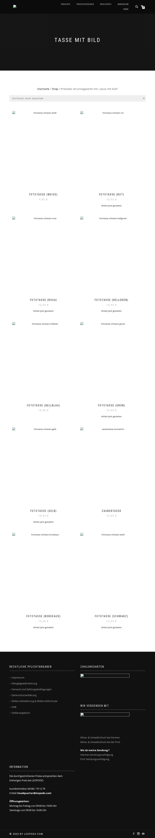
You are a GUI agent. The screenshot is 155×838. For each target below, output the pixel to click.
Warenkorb (123, 4)
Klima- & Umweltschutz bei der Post (100, 742)
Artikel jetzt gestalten (111, 205)
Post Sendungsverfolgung (94, 759)
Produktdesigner (85, 4)
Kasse (126, 9)
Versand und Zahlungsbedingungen (32, 689)
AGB (14, 707)
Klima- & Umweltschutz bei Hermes (100, 737)
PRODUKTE (65, 4)
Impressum (18, 677)
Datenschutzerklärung (24, 695)
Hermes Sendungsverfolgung (96, 754)
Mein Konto (105, 4)
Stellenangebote (21, 712)
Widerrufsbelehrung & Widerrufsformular (35, 701)
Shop (55, 89)
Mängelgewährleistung (24, 683)
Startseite (43, 89)
